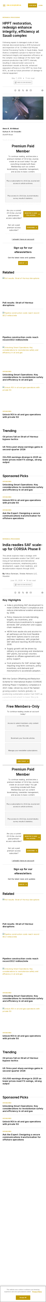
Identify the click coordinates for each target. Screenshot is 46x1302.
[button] (4, 5)
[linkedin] (19, 90)
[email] (31, 90)
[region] (23, 1294)
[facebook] (15, 90)
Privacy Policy (37, 1292)
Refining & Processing (11, 17)
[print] (42, 90)
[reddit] (27, 90)
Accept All (23, 1297)
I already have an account (23, 239)
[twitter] (23, 90)
